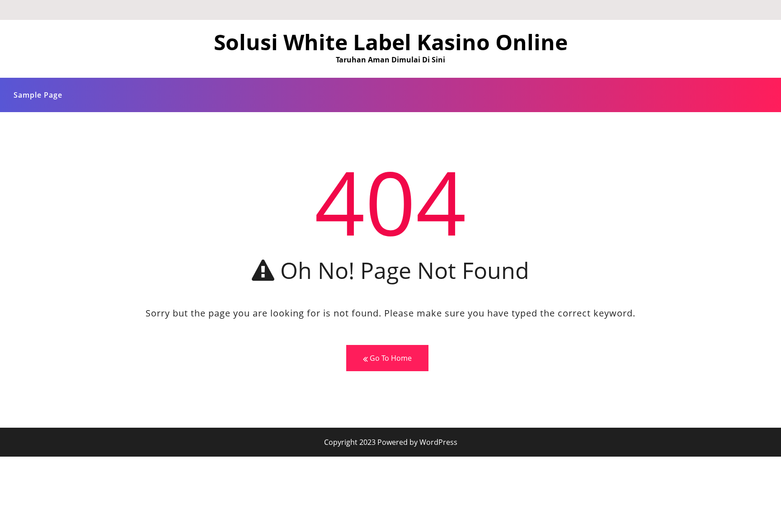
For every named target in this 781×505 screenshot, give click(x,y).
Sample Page (38, 95)
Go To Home (390, 358)
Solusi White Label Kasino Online (391, 42)
